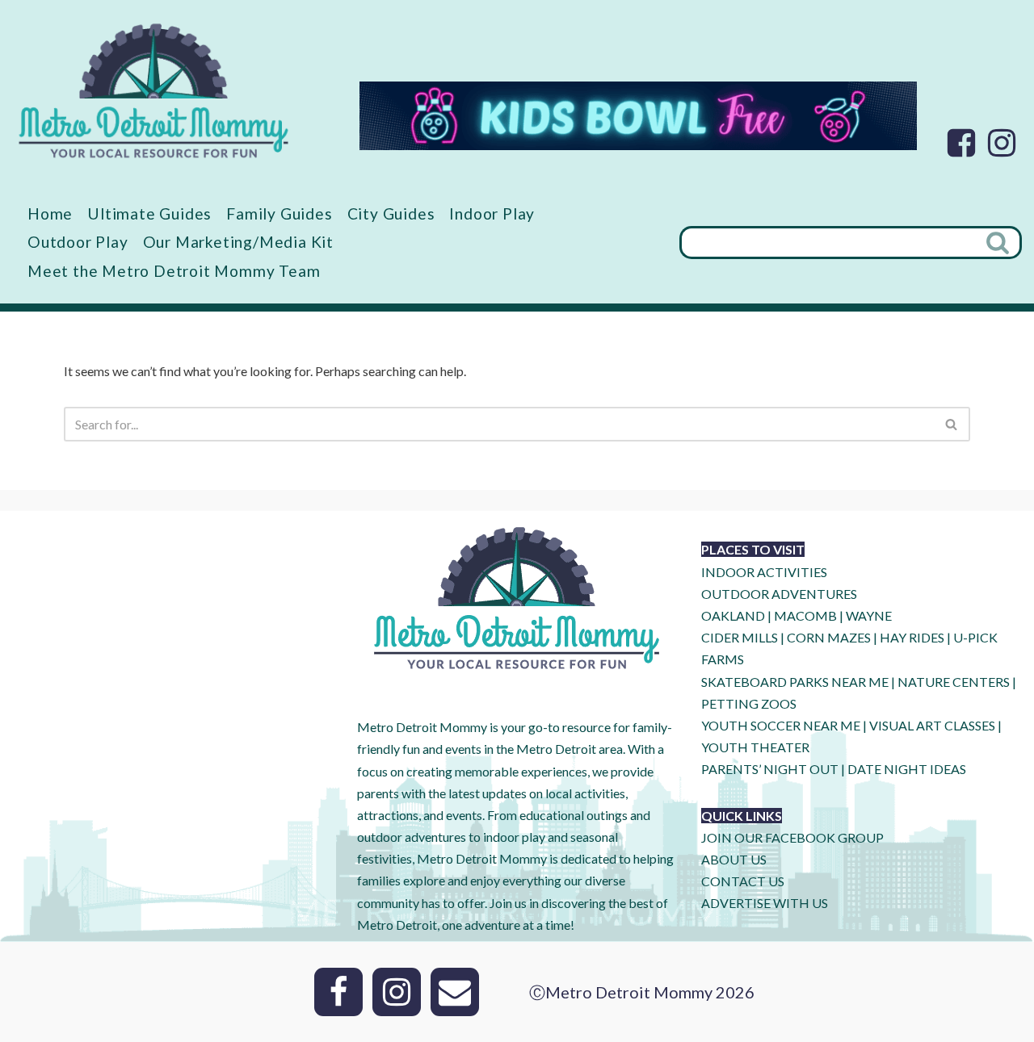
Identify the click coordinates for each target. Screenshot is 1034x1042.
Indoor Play (492, 213)
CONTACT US (742, 881)
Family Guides (279, 213)
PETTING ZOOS (749, 703)
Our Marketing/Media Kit (238, 241)
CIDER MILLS (739, 637)
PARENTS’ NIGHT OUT (770, 768)
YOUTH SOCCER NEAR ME (780, 725)
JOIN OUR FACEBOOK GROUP (792, 837)
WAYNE (869, 615)
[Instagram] (1001, 143)
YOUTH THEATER (755, 747)
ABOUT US (734, 859)
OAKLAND (733, 615)
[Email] (455, 992)
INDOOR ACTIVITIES (764, 572)
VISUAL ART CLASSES (932, 725)
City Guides (391, 213)
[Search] (999, 242)
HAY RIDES (912, 637)
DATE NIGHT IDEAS (906, 768)
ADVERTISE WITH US (764, 902)
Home (50, 213)
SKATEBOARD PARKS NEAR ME (796, 681)
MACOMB (805, 615)
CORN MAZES (829, 637)
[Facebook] (961, 143)
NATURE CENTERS (953, 681)
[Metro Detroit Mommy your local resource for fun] (153, 90)
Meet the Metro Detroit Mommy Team (173, 271)
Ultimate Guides (149, 213)
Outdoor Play (77, 241)
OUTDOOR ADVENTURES (779, 593)
